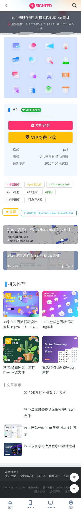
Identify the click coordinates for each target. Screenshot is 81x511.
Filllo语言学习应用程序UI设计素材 (49, 446)
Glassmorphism (60, 184)
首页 (10, 507)
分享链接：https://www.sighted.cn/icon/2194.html (50, 213)
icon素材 (14, 192)
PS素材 (33, 192)
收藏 (12, 212)
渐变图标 (14, 184)
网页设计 (54, 476)
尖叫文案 (10, 476)
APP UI (41, 476)
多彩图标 (14, 199)
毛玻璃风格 (36, 199)
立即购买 (42, 125)
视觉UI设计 (26, 476)
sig (41, 28)
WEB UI (50, 507)
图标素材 (17, 24)
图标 (50, 192)
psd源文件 (35, 184)
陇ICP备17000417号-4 (57, 487)
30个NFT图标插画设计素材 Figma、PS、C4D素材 (20, 327)
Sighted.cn (33, 487)
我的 (70, 507)
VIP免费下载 (43, 137)
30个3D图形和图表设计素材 (45, 392)
